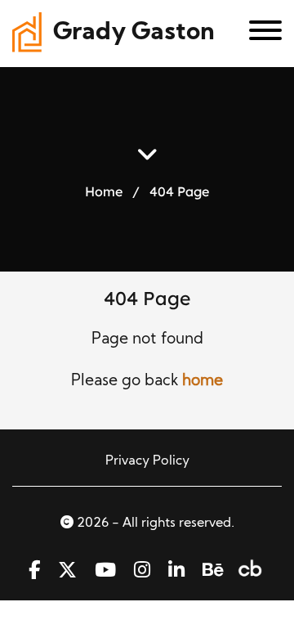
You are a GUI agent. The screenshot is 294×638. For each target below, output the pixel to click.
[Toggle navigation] (259, 33)
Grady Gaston (134, 33)
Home (103, 191)
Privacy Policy (147, 461)
